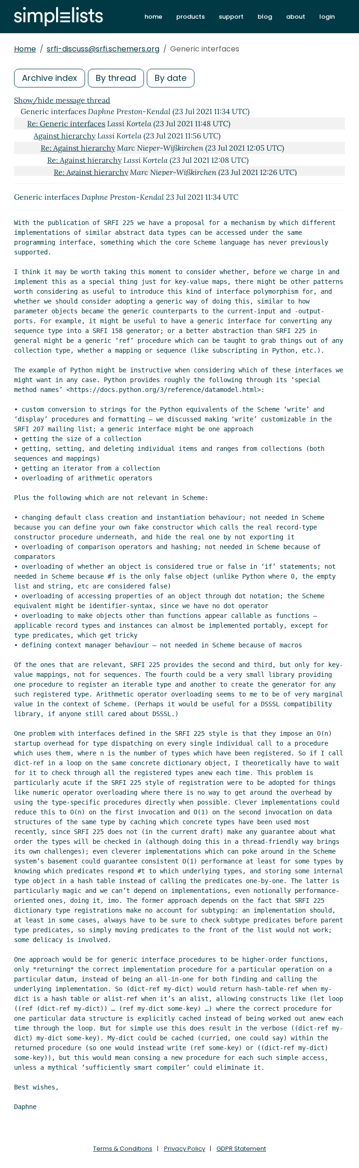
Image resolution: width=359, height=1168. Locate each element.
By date (171, 78)
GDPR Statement (241, 1148)
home (153, 16)
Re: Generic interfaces (66, 123)
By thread (116, 78)
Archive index (49, 78)
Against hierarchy (64, 135)
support (231, 16)
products (190, 16)
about (295, 16)
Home (25, 49)
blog (265, 16)
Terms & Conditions (122, 1148)
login (327, 16)
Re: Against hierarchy (78, 147)
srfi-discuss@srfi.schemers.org (103, 49)
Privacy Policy (184, 1148)
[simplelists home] (58, 16)
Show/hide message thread (62, 100)
